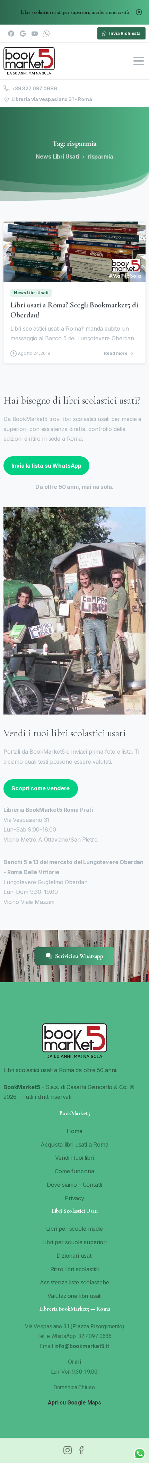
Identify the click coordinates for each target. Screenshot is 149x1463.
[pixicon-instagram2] (67, 1449)
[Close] (139, 12)
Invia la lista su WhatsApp (46, 465)
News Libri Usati (57, 156)
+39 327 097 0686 (34, 88)
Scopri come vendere (40, 788)
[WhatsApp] (46, 33)
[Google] (23, 33)
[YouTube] (35, 33)
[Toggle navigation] (139, 61)
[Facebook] (11, 33)
